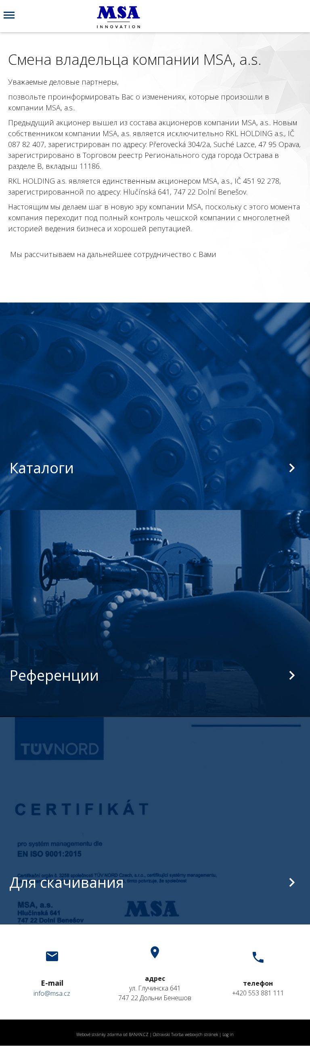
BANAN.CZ (139, 1034)
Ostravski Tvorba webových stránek (185, 1034)
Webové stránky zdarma (99, 1034)
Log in (228, 1034)
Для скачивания (66, 882)
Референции (54, 675)
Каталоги (41, 468)
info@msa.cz (52, 993)
